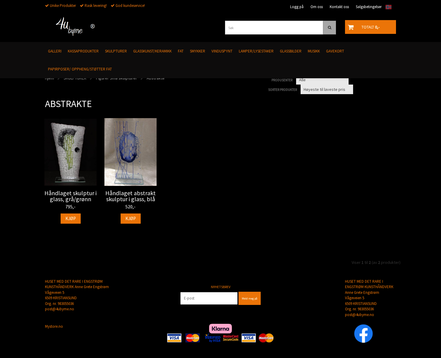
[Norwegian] (387, 7)
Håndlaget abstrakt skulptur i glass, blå (130, 196)
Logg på (297, 6)
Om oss (316, 6)
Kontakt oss (339, 6)
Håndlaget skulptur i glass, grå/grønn (70, 196)
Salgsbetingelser (369, 6)
